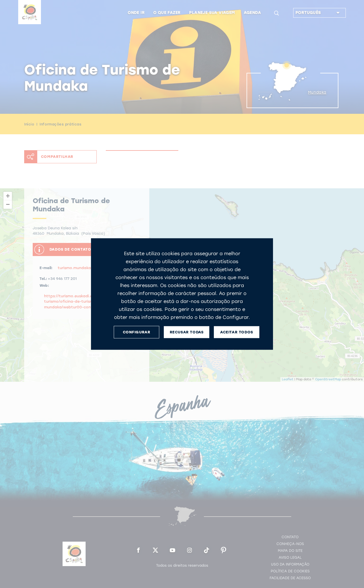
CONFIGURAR (136, 332)
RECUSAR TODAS (187, 332)
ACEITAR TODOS (236, 332)
